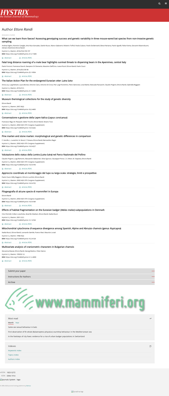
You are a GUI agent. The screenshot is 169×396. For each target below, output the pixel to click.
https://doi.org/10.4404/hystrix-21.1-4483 (21, 91)
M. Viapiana (77, 159)
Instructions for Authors (19, 276)
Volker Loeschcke (18, 214)
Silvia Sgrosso (46, 159)
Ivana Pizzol (61, 66)
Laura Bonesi (24, 85)
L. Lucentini (14, 140)
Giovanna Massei (8, 251)
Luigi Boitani (14, 85)
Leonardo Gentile (28, 232)
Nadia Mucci (53, 214)
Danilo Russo (45, 46)
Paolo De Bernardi (93, 46)
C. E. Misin (68, 159)
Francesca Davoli (19, 66)
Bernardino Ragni (49, 140)
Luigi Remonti (19, 159)
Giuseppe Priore (58, 159)
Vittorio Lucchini (28, 177)
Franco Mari (39, 232)
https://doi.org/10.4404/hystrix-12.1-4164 (21, 220)
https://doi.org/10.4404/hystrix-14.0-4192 (21, 183)
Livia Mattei (85, 85)
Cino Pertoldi (6, 214)
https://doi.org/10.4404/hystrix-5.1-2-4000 (21, 257)
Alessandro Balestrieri (33, 159)
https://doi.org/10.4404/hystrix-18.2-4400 (21, 109)
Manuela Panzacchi (97, 85)
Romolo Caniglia (19, 46)
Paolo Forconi (7, 66)
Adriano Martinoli (8, 48)
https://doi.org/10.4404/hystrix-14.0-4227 (21, 146)
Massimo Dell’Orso (50, 66)
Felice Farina (126, 46)
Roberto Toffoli (69, 46)
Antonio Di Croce (46, 85)
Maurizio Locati (50, 232)
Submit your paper (17, 271)
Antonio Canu (35, 85)
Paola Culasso (80, 46)
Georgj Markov (30, 251)
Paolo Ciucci (81, 66)
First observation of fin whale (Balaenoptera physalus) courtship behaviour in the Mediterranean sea (50, 332)
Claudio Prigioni (110, 85)
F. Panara (29, 140)
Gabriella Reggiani (133, 85)
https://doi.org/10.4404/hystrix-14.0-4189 (21, 201)
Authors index (14, 359)
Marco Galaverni (57, 46)
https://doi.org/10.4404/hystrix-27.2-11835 (21, 54)
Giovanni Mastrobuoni (140, 46)
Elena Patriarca (105, 46)
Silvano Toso (48, 122)
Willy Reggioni (16, 177)
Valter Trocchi (28, 122)
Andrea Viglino (7, 46)
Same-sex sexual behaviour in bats (22, 327)
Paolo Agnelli (116, 46)
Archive (11, 282)
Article (27, 58)
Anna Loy (5, 85)
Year (17, 322)
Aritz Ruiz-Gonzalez (33, 46)
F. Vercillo (5, 140)
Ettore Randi (20, 48)
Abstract (7, 58)
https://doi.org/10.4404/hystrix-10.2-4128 (21, 239)
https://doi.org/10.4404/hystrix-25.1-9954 (21, 72)
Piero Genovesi (74, 85)
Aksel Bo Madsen (32, 214)
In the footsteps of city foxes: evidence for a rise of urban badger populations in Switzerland (46, 336)
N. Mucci (22, 140)
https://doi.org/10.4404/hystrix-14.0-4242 (21, 128)
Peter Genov (41, 251)
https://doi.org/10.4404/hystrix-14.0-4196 (21, 165)
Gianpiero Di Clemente (34, 66)
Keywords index (14, 350)
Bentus (28, 386)
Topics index (13, 355)
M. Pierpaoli (17, 122)
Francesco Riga (7, 122)
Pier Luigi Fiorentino (61, 85)
